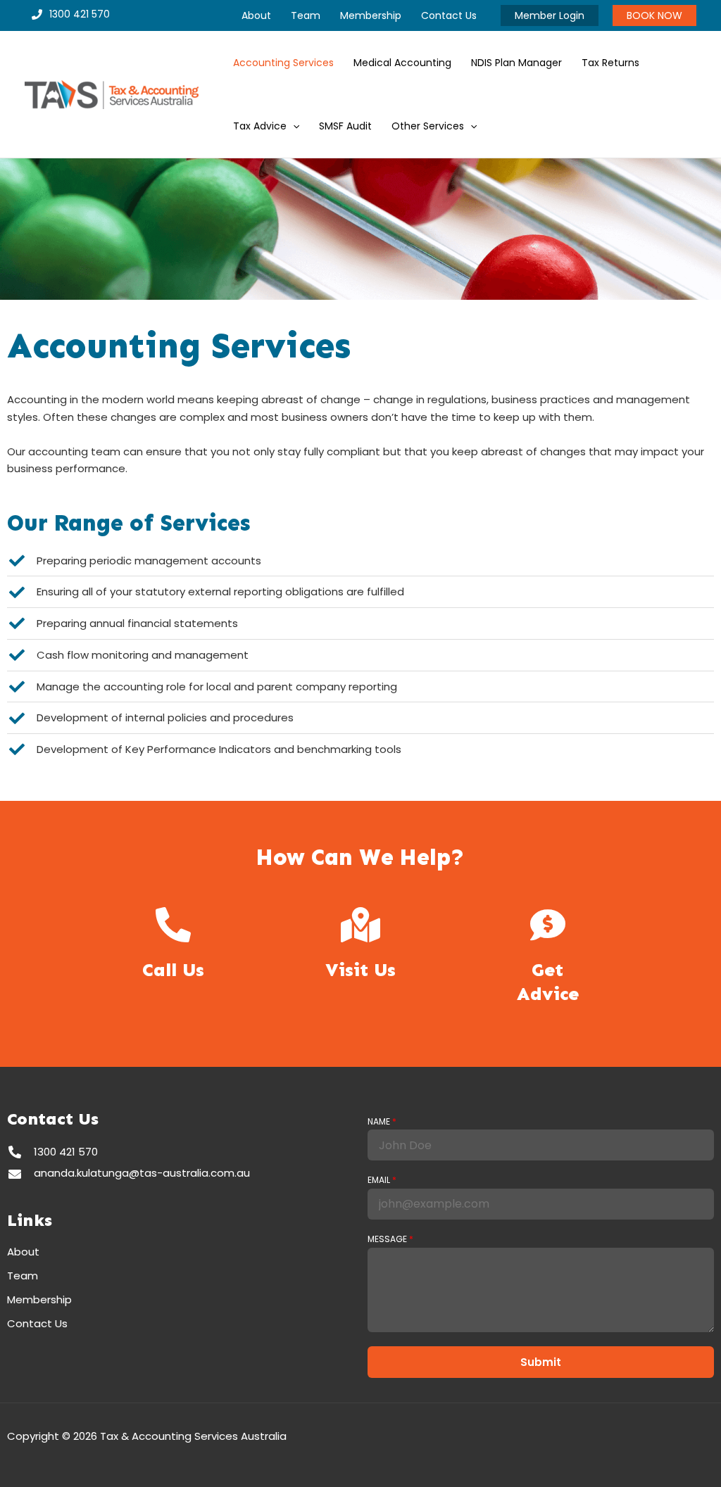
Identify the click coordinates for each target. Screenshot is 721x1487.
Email (382, 1180)
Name (382, 1121)
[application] (293, 126)
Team (22, 1276)
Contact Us (37, 1324)
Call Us (173, 970)
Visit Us (360, 970)
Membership (39, 1300)
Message (390, 1239)
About (23, 1252)
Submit (540, 1362)
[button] (549, 15)
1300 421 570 (79, 14)
